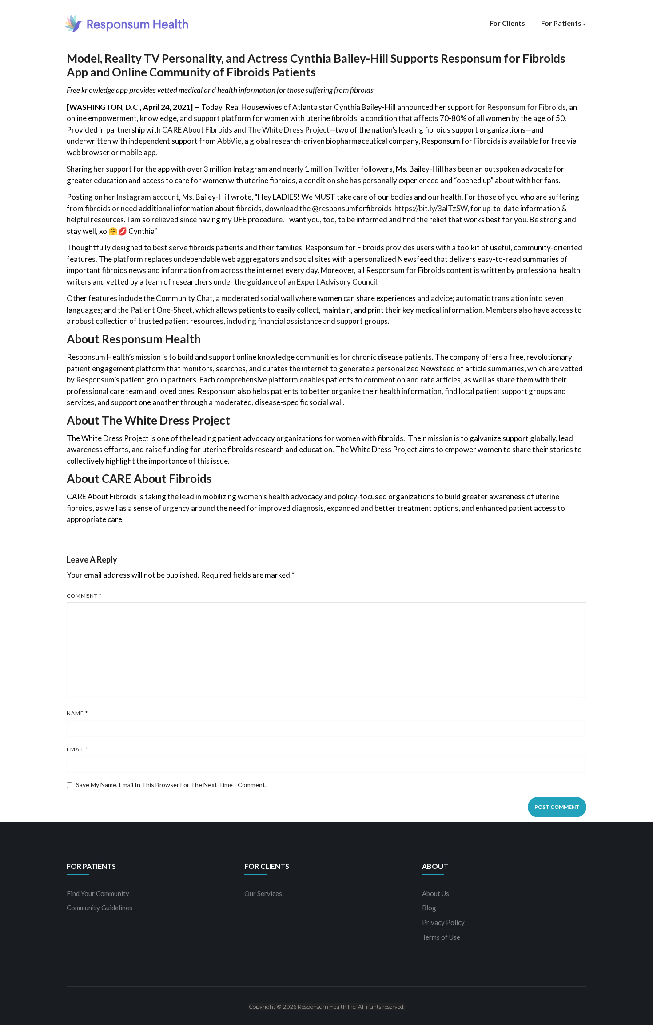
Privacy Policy (443, 922)
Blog (429, 908)
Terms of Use (441, 937)
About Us (435, 893)
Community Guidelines (99, 908)
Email (77, 749)
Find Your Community (98, 893)
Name (77, 713)
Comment (84, 595)
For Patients (561, 23)
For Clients (507, 23)
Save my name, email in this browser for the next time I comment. (171, 784)
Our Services (263, 893)
